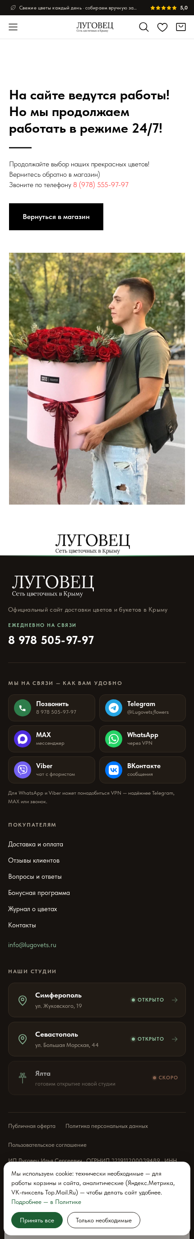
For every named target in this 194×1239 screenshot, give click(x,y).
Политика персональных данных (106, 1126)
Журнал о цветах (32, 909)
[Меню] (13, 27)
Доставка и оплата (35, 844)
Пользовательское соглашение (47, 1144)
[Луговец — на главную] (97, 27)
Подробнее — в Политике (46, 1201)
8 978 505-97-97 (51, 634)
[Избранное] (162, 27)
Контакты (22, 925)
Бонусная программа (39, 893)
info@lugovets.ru (32, 945)
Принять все (37, 1220)
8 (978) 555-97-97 (101, 184)
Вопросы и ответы (35, 876)
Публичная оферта (31, 1126)
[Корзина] (181, 27)
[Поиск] (144, 27)
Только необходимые (104, 1220)
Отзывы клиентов (34, 860)
